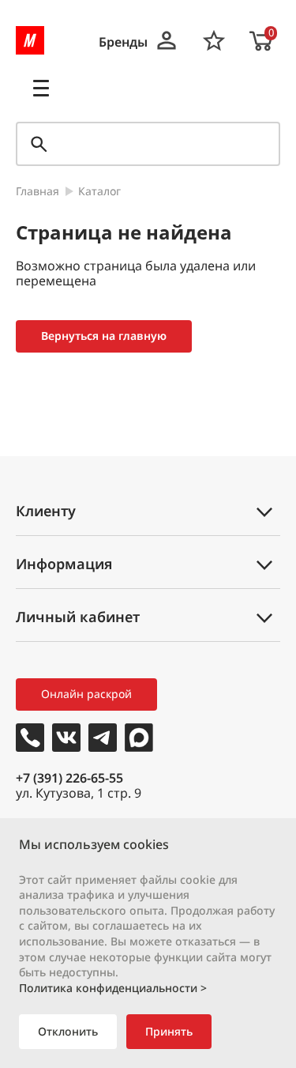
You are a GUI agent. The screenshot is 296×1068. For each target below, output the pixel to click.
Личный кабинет (78, 616)
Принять (169, 1031)
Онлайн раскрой (86, 693)
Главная (37, 191)
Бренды (123, 42)
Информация (64, 563)
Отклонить (68, 1031)
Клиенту (46, 510)
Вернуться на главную (104, 335)
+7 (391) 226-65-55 (69, 778)
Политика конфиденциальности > (113, 987)
